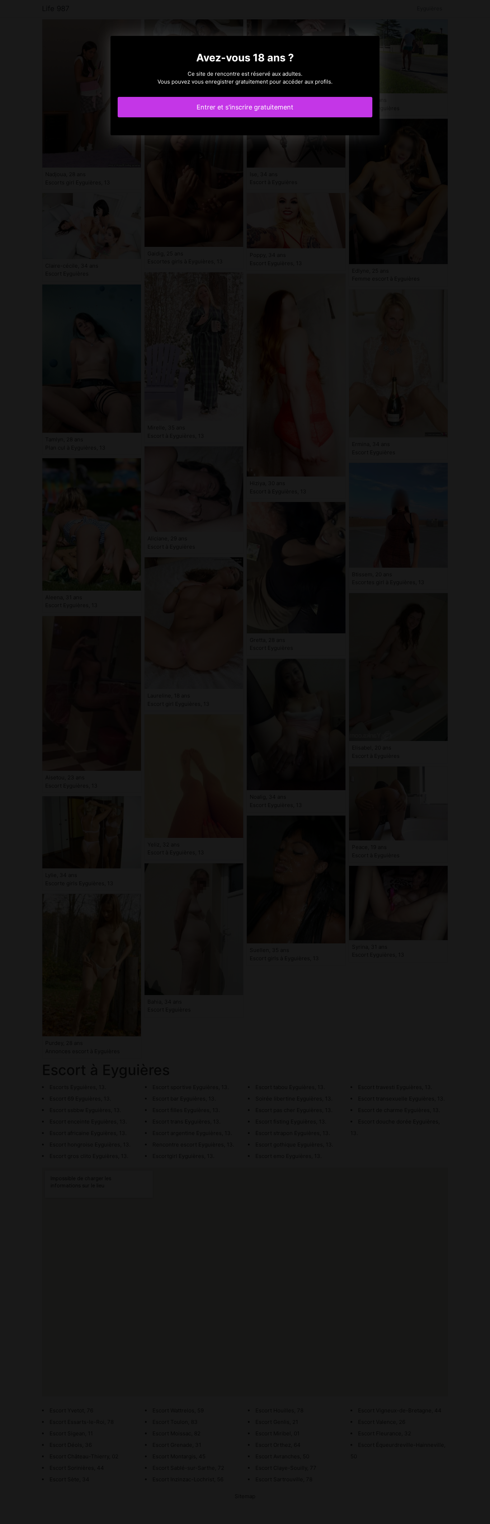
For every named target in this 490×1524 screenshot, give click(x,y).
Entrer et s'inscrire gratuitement (245, 107)
